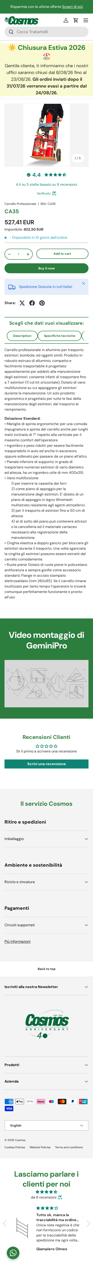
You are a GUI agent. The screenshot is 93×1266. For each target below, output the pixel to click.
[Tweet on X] (22, 303)
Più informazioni (17, 941)
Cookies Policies (15, 1147)
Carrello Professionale (20, 204)
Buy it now (46, 268)
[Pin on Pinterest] (42, 303)
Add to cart (62, 254)
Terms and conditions (69, 1147)
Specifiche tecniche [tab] (59, 336)
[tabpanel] (46, 473)
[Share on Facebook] (32, 303)
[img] (46, 1192)
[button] (76, 20)
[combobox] (46, 32)
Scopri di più (72, 6)
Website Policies (40, 1147)
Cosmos (20, 1140)
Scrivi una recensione (46, 763)
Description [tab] (22, 336)
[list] (46, 135)
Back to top (47, 969)
